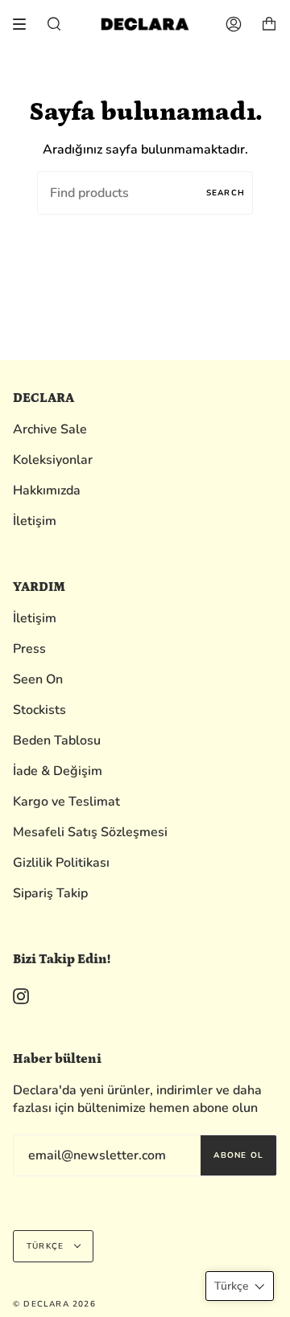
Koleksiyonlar (53, 460)
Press (29, 649)
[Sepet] (269, 24)
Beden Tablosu (57, 740)
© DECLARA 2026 (54, 1304)
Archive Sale (50, 429)
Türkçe (47, 1246)
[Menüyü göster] (25, 24)
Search (225, 193)
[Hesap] (234, 24)
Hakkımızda (47, 490)
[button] (239, 1286)
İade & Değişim (57, 771)
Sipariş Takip (50, 893)
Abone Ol (238, 1155)
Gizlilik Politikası (61, 863)
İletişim (34, 521)
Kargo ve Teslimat (66, 801)
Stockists (39, 710)
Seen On (38, 679)
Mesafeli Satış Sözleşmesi (90, 832)
